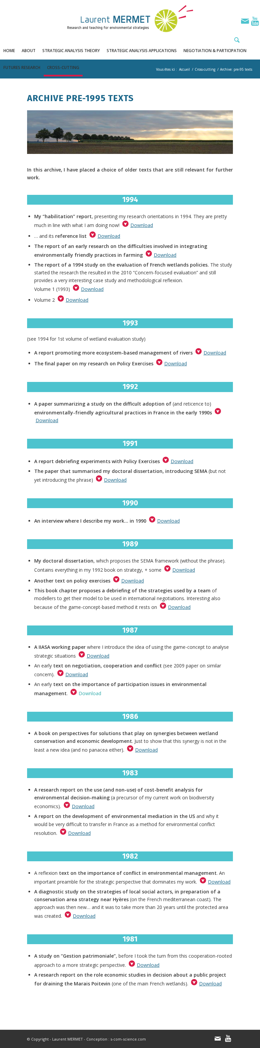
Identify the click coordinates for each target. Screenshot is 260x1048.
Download (141, 225)
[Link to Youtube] (255, 21)
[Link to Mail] (245, 21)
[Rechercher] (235, 39)
